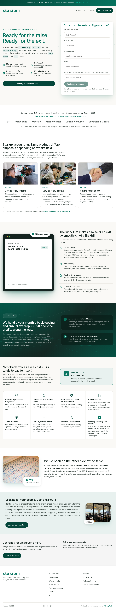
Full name (68, 40)
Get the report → (82, 3)
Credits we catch (56, 588)
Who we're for (55, 581)
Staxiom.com (88, 577)
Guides (78, 10)
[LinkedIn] (44, 606)
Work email (69, 51)
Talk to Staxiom (104, 10)
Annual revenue (71, 30)
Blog (85, 10)
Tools (91, 10)
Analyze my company (76, 84)
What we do (54, 585)
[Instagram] (47, 606)
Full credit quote (89, 581)
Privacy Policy (108, 606)
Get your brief (54, 577)
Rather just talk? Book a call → (29, 83)
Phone (67, 61)
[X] (51, 606)
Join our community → (17, 525)
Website (86, 72)
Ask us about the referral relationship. (57, 211)
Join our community (91, 585)
